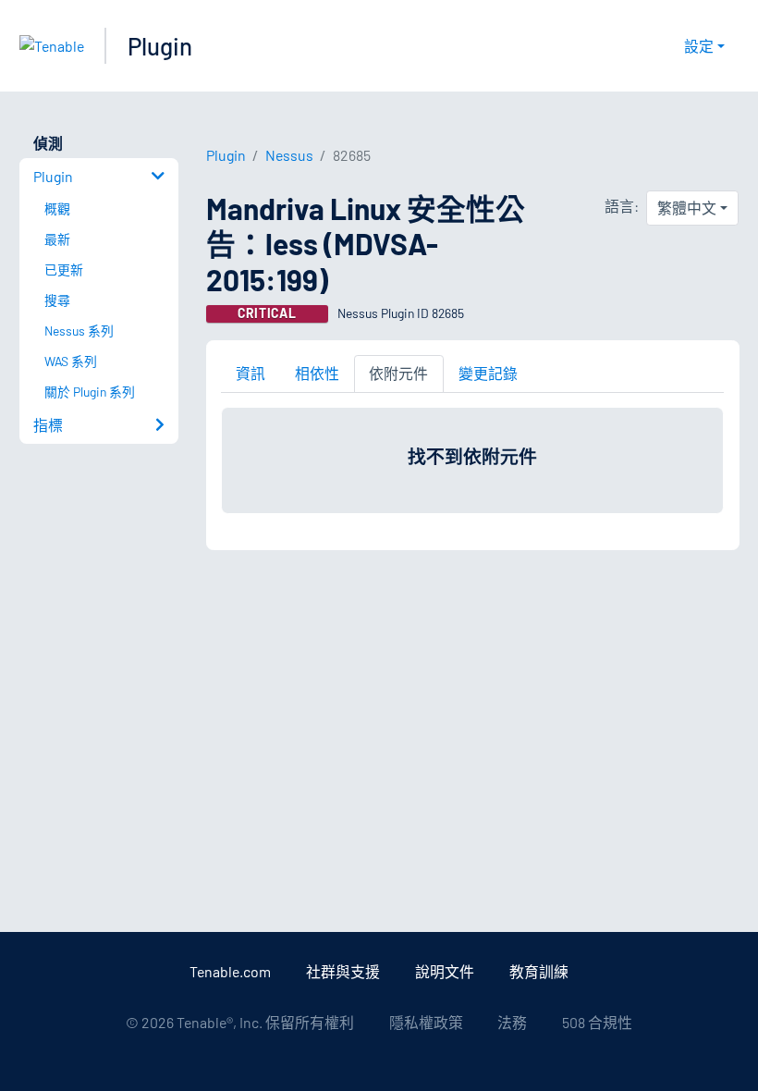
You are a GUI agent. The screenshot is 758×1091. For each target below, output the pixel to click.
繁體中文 (686, 207)
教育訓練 (538, 971)
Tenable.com (230, 971)
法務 (512, 1022)
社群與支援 (343, 971)
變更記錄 (488, 373)
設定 (699, 46)
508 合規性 (597, 1022)
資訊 (250, 373)
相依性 (317, 373)
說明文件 (444, 971)
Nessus (289, 155)
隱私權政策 (426, 1022)
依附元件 (398, 373)
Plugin (160, 45)
